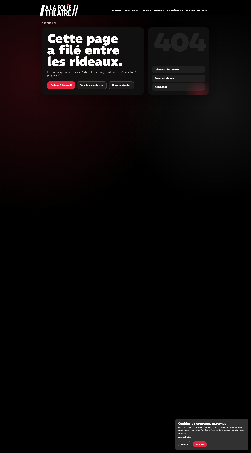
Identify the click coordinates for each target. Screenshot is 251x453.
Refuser (184, 444)
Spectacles (131, 10)
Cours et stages (152, 10)
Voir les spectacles (91, 85)
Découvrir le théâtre (167, 69)
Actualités (161, 86)
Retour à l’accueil (61, 85)
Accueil (116, 10)
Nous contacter (121, 85)
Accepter (200, 444)
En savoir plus (184, 437)
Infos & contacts (196, 10)
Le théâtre (174, 10)
